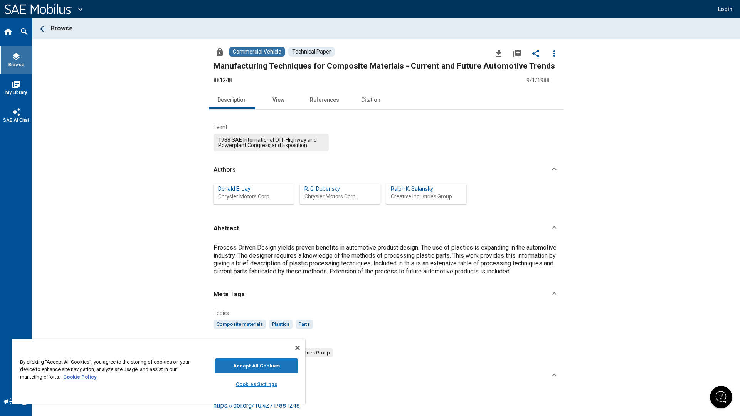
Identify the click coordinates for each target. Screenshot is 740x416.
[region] (158, 371)
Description (232, 100)
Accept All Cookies (256, 366)
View (278, 100)
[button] (386, 170)
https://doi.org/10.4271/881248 (257, 405)
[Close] (297, 348)
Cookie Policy (80, 377)
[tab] (8, 32)
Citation (370, 100)
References (324, 100)
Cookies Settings (256, 384)
